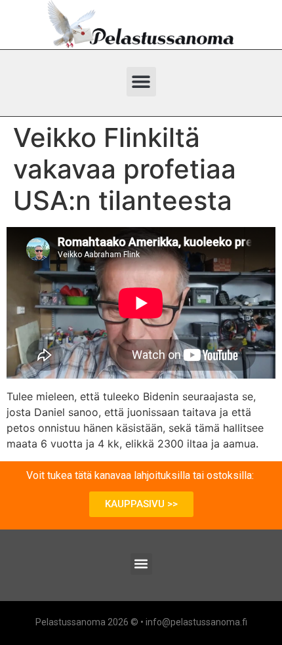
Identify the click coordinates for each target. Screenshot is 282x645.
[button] (141, 81)
